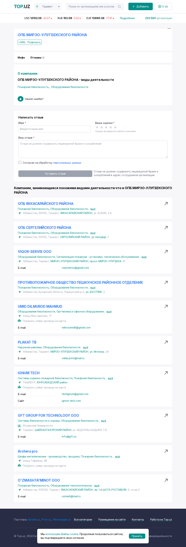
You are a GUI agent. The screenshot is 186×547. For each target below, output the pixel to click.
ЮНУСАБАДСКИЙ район (52, 382)
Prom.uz (46, 519)
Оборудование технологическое (71, 485)
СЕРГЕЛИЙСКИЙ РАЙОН (75, 237)
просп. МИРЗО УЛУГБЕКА (105, 261)
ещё (92, 208)
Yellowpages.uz (61, 519)
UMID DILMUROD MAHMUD (40, 306)
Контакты (138, 519)
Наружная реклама (30, 347)
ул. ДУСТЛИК (94, 291)
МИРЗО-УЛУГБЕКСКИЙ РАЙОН (69, 261)
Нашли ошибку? (34, 98)
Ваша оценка (105, 122)
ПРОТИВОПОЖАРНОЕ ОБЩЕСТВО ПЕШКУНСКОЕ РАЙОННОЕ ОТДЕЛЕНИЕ (80, 282)
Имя (22, 122)
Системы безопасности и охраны (39, 420)
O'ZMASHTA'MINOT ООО (39, 480)
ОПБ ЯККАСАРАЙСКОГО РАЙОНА (45, 204)
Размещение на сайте (112, 519)
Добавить (142, 6)
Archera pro (27, 451)
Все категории (83, 519)
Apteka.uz (34, 519)
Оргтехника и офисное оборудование (80, 311)
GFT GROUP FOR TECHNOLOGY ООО (48, 415)
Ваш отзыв (26, 137)
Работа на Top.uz (161, 519)
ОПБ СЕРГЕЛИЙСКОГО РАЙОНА (44, 228)
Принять (137, 536)
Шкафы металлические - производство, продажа (49, 456)
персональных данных (67, 162)
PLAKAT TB (27, 342)
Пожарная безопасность (34, 86)
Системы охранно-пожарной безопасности (46, 378)
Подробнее (127, 18)
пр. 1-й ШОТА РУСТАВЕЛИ (110, 489)
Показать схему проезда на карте (44, 320)
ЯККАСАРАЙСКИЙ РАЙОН (76, 213)
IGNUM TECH (29, 373)
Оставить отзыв (55, 173)
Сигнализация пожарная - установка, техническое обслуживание (98, 256)
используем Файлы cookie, (62, 534)
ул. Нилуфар (98, 237)
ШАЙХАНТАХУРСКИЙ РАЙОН (53, 429)
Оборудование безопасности (69, 86)
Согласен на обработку (52, 162)
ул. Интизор (97, 351)
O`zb (165, 6)
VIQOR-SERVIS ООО (34, 252)
